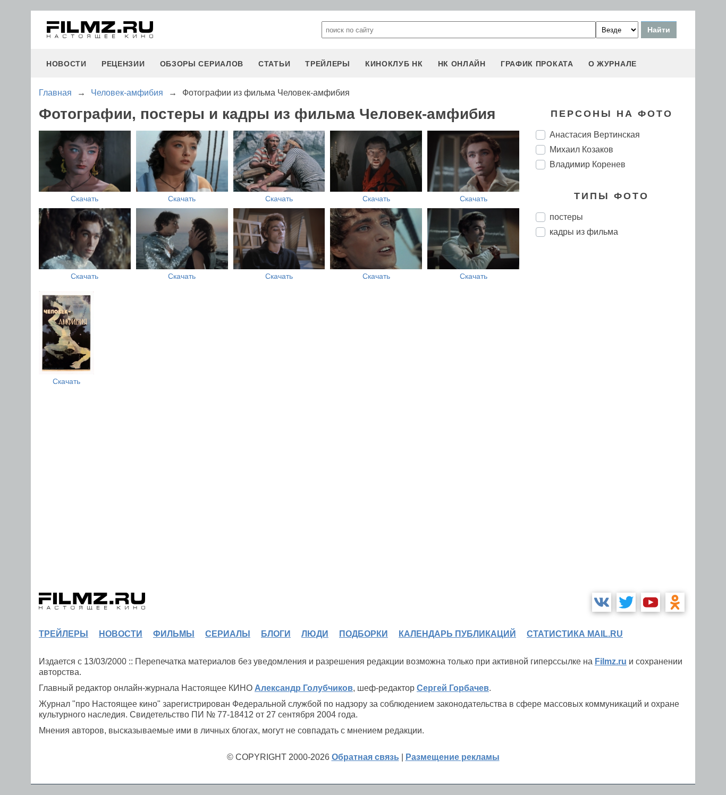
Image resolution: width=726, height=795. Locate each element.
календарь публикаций (457, 633)
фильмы (174, 633)
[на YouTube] (650, 602)
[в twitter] (626, 602)
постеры (566, 216)
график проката (537, 63)
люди (314, 633)
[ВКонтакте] (601, 602)
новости (66, 63)
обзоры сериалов (202, 63)
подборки (363, 633)
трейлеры (327, 63)
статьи (274, 63)
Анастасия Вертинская (595, 134)
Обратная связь (365, 757)
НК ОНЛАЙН (462, 63)
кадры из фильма (584, 231)
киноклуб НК (394, 63)
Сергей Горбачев (453, 688)
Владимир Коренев (588, 164)
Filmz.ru (611, 661)
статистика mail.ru (575, 633)
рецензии (123, 63)
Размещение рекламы (453, 757)
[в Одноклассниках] (675, 602)
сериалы (227, 633)
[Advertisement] (615, 422)
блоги (276, 633)
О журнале (612, 63)
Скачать (84, 198)
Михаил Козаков (581, 149)
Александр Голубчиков (304, 688)
